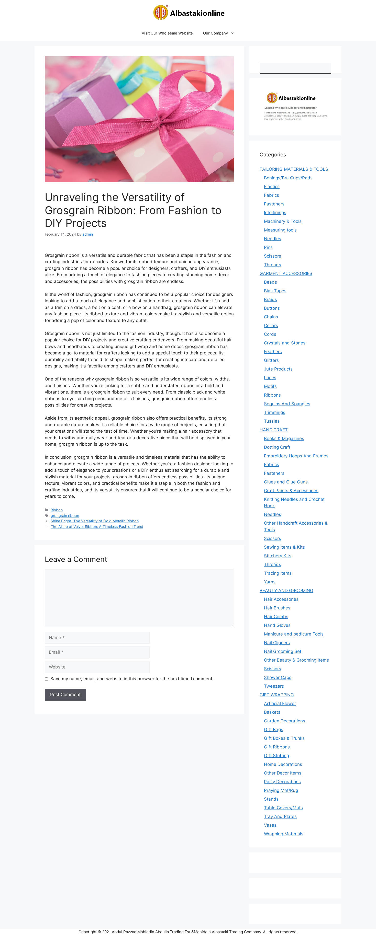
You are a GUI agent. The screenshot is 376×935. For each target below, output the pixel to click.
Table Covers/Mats (283, 807)
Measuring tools (280, 230)
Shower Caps (277, 677)
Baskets (272, 712)
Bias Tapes (275, 290)
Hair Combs (276, 616)
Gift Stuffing (276, 755)
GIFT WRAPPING (277, 694)
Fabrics (271, 195)
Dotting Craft (277, 447)
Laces (270, 377)
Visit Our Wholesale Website (167, 33)
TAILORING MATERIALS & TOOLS (294, 169)
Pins (268, 247)
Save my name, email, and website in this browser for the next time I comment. (132, 678)
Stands (271, 799)
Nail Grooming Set (282, 651)
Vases (270, 825)
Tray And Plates (280, 816)
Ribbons (272, 395)
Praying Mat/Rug (281, 790)
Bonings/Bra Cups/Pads (288, 177)
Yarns (269, 581)
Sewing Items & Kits (284, 547)
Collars (271, 325)
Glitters (271, 360)
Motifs (270, 386)
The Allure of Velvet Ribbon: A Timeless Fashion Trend (97, 526)
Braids (270, 299)
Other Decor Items (282, 773)
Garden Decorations (284, 720)
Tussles (272, 421)
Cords (270, 334)
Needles (272, 238)
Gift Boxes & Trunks (284, 738)
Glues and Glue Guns (286, 481)
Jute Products (278, 369)
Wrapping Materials (283, 833)
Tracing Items (278, 573)
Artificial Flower (280, 703)
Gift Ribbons (277, 746)
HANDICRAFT (274, 429)
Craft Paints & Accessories (291, 490)
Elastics (272, 186)
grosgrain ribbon (65, 515)
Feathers (273, 351)
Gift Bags (273, 729)
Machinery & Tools (283, 221)
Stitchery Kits (277, 555)
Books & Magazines (284, 438)
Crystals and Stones (284, 342)
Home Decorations (283, 764)
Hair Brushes (277, 607)
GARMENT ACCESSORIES (286, 273)
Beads (270, 282)
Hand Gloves (277, 625)
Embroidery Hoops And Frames (296, 455)
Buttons (272, 308)
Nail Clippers (277, 642)
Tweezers (274, 686)
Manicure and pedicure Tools (294, 634)
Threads (272, 264)
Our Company (215, 33)
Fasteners (274, 203)
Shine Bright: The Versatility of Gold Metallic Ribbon (95, 521)
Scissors (272, 256)
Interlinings (275, 212)
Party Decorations (282, 781)
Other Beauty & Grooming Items (296, 660)
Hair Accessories (281, 599)
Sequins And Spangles (287, 403)
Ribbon (57, 510)
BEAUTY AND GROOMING (286, 590)
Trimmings (274, 412)
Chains (271, 316)
